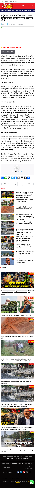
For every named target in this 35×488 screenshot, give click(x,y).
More (7, 464)
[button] (32, 6)
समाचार (2, 10)
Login (25, 464)
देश (20, 10)
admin (20, 171)
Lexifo (10, 478)
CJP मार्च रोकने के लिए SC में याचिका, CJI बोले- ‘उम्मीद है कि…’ (25, 200)
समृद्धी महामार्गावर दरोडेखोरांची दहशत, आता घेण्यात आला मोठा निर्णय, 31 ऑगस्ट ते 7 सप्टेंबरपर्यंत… (25, 253)
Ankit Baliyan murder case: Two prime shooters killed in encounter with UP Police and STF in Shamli (25, 217)
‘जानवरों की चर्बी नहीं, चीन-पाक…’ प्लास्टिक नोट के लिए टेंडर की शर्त (24, 208)
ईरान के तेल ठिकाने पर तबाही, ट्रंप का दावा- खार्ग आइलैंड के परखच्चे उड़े (24, 222)
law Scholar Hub (25, 478)
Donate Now (25, 458)
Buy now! (15, 1)
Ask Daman (16, 478)
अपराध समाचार (8, 10)
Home (2, 1)
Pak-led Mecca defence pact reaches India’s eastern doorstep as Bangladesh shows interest (24, 239)
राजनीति (8, 458)
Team (10, 1)
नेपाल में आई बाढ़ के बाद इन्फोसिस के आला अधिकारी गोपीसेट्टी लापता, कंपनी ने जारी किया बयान (25, 260)
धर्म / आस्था (24, 10)
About (6, 1)
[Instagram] (27, 472)
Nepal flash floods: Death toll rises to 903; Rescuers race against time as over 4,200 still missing (24, 231)
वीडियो (12, 458)
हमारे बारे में (20, 464)
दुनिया (17, 10)
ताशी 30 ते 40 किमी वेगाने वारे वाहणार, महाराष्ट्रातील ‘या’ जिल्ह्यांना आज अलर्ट (24, 245)
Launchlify (4, 478)
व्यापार (15, 458)
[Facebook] (18, 472)
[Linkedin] (21, 472)
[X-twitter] (30, 472)
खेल (13, 10)
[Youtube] (24, 472)
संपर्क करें (20, 458)
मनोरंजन (29, 10)
